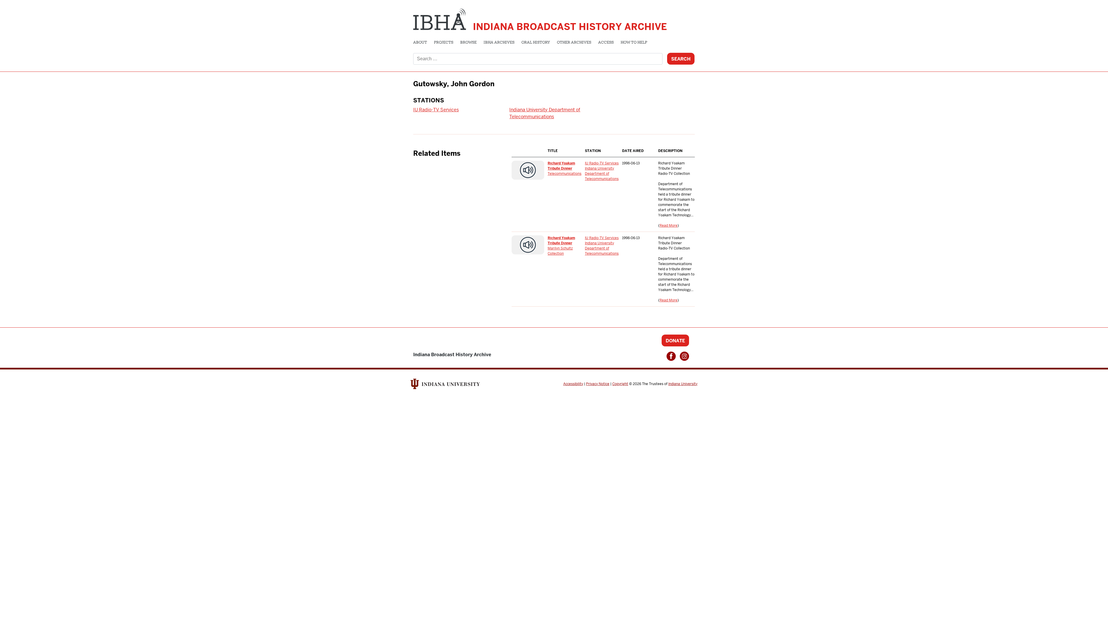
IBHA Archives (499, 42)
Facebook (671, 356)
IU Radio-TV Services (436, 110)
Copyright (620, 384)
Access (606, 42)
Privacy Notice (597, 384)
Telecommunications (564, 173)
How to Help (634, 42)
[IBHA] (439, 18)
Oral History (535, 42)
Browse (468, 42)
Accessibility (573, 384)
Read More (668, 225)
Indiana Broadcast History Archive (570, 27)
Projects (443, 42)
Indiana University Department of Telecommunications (602, 173)
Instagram (684, 356)
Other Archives (574, 42)
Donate (675, 341)
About (420, 42)
